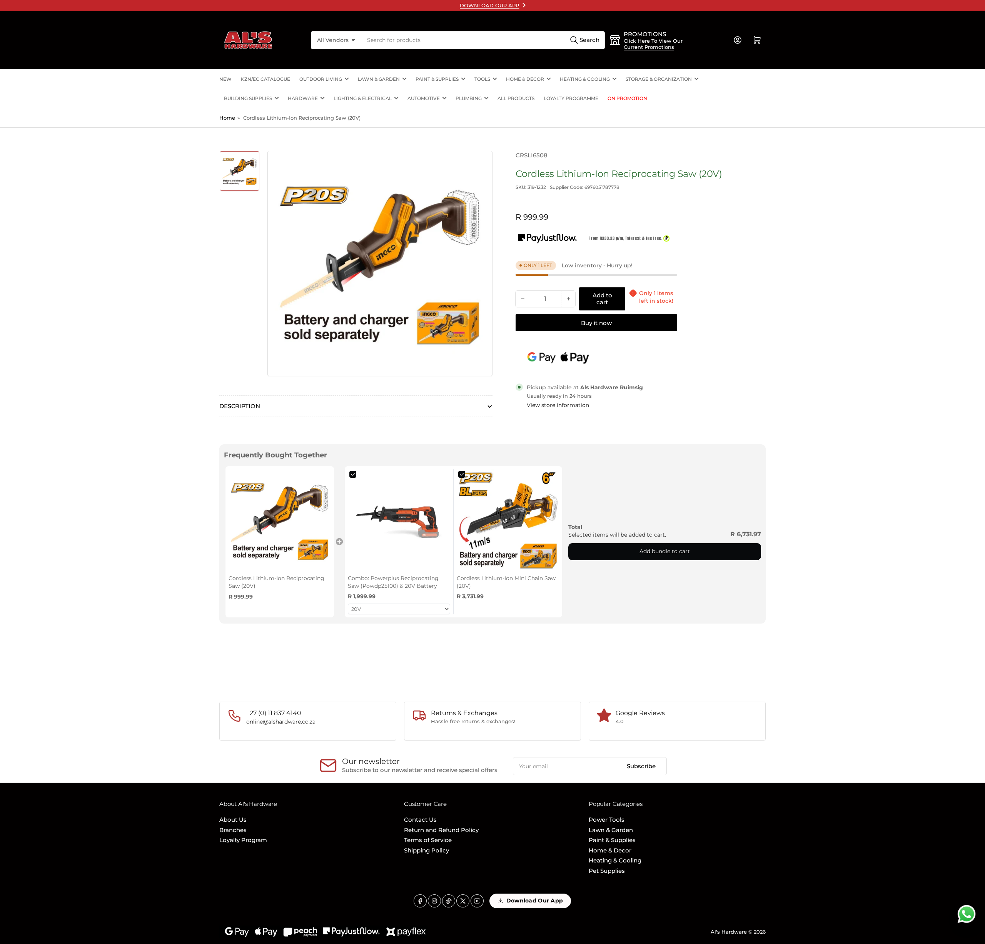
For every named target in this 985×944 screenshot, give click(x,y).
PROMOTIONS (645, 34)
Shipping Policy (426, 850)
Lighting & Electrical (363, 98)
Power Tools (606, 819)
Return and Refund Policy (441, 830)
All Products (516, 98)
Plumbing (469, 98)
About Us (233, 819)
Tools (482, 79)
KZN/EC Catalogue (265, 79)
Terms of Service (428, 840)
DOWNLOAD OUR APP (489, 5)
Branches (233, 830)
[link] (280, 520)
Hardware (303, 98)
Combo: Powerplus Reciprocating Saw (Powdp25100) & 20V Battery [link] (393, 582)
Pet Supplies (607, 870)
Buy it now (596, 323)
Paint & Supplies (437, 79)
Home (227, 118)
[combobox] (483, 40)
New (225, 79)
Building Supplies (248, 98)
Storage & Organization (659, 79)
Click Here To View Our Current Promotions (653, 44)
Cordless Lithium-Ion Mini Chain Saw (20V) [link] (506, 582)
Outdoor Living (320, 79)
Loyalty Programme (571, 98)
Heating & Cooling (585, 79)
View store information (558, 405)
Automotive (423, 98)
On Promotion (627, 98)
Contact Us (420, 819)
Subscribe (641, 766)
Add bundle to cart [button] (664, 551)
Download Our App (534, 900)
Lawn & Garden (379, 79)
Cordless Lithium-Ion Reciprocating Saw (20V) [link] (276, 582)
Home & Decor (525, 79)
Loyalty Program (243, 840)
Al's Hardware (729, 932)
